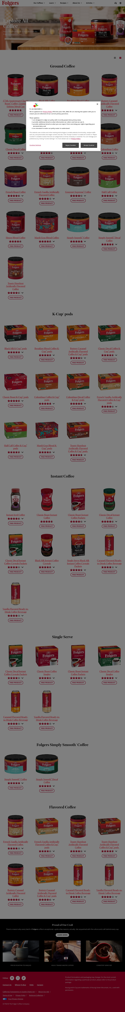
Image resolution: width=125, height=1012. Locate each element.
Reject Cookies (71, 145)
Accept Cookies (89, 145)
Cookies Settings (35, 145)
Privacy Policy (47, 112)
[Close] (97, 104)
